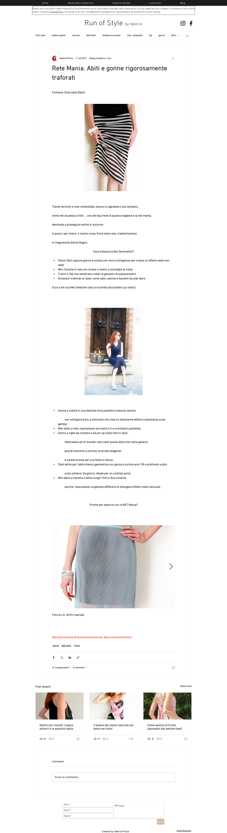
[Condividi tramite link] (78, 657)
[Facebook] (191, 23)
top (150, 35)
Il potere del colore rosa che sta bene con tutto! (113, 727)
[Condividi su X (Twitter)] (61, 657)
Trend (77, 645)
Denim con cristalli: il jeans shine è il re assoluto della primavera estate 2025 (56, 727)
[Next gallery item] (171, 567)
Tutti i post (40, 35)
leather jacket (58, 35)
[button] (187, 35)
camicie (76, 35)
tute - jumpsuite (134, 35)
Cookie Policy (57, 12)
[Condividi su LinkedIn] (69, 657)
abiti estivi (91, 35)
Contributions (184, 830)
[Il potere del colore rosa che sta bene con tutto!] (114, 706)
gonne (162, 35)
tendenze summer (112, 35)
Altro (173, 35)
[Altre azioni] (173, 58)
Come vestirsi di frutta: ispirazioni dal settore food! (164, 727)
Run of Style (113, 23)
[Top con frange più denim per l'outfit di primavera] (60, 706)
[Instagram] (183, 23)
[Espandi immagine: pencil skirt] (113, 566)
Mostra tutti (186, 686)
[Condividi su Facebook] (53, 657)
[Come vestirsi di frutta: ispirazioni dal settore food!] (167, 706)
